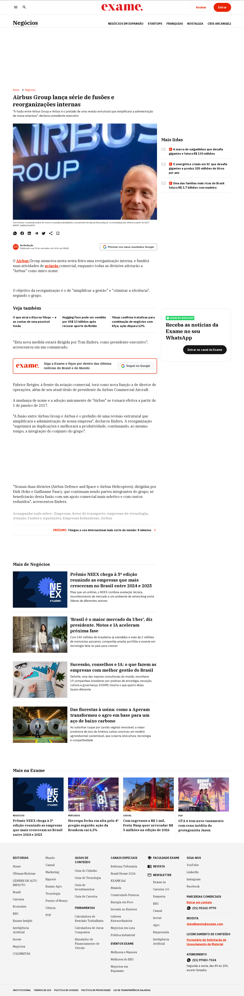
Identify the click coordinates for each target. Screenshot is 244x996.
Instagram (194, 879)
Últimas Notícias (24, 873)
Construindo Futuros (125, 895)
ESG (15, 913)
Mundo (50, 858)
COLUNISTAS (21, 953)
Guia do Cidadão (86, 870)
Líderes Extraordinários (121, 919)
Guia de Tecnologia (88, 878)
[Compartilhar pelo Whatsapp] (15, 233)
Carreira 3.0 (161, 889)
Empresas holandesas (81, 518)
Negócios (25, 22)
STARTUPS (155, 23)
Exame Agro (54, 886)
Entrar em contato (199, 902)
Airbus (106, 518)
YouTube (193, 865)
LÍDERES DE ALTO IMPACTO (25, 883)
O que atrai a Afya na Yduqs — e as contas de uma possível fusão (34, 322)
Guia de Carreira (86, 896)
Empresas (62, 513)
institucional (22, 990)
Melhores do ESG (122, 959)
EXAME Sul (118, 880)
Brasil (17, 892)
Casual (50, 865)
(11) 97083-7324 (204, 960)
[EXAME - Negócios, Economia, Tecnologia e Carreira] (122, 7)
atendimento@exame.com (205, 924)
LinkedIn (193, 872)
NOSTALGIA (195, 23)
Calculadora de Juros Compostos (89, 930)
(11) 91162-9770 (204, 908)
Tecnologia (53, 893)
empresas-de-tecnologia (127, 513)
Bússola (116, 888)
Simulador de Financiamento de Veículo (87, 944)
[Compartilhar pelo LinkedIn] (29, 233)
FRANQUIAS (174, 23)
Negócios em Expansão (119, 969)
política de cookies (66, 990)
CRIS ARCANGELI (219, 23)
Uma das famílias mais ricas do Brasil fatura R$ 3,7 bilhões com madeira (196, 185)
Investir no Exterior (124, 909)
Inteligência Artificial (21, 930)
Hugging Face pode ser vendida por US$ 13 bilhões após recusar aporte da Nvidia (84, 322)
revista (159, 866)
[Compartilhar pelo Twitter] (43, 233)
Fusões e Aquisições (44, 518)
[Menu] (16, 7)
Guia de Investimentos (84, 887)
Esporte (51, 879)
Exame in (159, 882)
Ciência (51, 908)
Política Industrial (123, 935)
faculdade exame (166, 858)
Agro (156, 925)
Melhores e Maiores (124, 952)
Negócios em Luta (123, 928)
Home (16, 90)
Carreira (18, 899)
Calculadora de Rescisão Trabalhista (89, 919)
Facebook (193, 886)
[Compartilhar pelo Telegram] (36, 233)
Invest (17, 939)
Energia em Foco (122, 902)
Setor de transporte (88, 513)
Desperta (159, 896)
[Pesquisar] (24, 7)
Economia (19, 906)
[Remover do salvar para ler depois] (58, 233)
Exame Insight (22, 921)
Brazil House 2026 (123, 873)
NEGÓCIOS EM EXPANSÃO (125, 23)
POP (48, 915)
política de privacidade (96, 990)
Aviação (19, 518)
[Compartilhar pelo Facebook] (22, 233)
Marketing (52, 872)
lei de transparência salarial (132, 990)
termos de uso (42, 990)
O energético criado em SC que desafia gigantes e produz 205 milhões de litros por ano (198, 168)
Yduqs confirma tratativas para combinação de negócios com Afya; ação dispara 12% (133, 322)
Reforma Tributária (124, 866)
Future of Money (57, 900)
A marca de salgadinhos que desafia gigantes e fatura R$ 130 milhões (196, 151)
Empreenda (161, 932)
